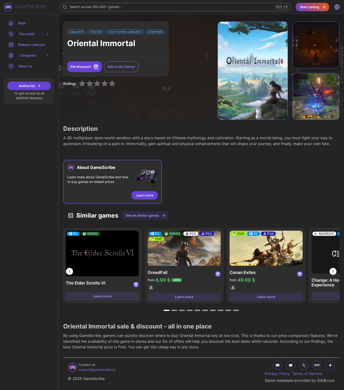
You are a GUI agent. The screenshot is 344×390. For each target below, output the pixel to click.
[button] (112, 182)
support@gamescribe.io (97, 370)
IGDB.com (326, 380)
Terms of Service (307, 373)
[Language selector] (337, 7)
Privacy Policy (277, 373)
